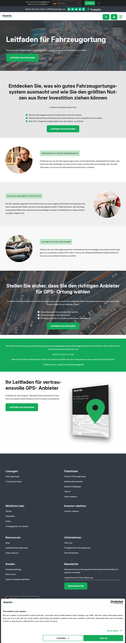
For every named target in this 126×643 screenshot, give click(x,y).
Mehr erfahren (70, 496)
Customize (61, 638)
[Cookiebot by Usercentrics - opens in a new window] (112, 602)
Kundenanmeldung (13, 569)
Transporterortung (13, 481)
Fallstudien (10, 516)
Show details (112, 631)
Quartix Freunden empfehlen (18, 579)
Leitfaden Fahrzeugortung (16, 547)
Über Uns (68, 543)
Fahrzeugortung (12, 476)
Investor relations (71, 511)
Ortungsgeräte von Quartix (17, 526)
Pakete (9, 511)
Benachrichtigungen (72, 486)
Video (8, 521)
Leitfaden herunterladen (22, 57)
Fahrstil (67, 491)
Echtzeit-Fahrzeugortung (75, 476)
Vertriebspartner (71, 553)
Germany (67, 3)
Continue (90, 3)
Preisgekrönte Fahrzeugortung (77, 547)
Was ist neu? (11, 574)
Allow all (103, 638)
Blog (8, 543)
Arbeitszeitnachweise (73, 481)
